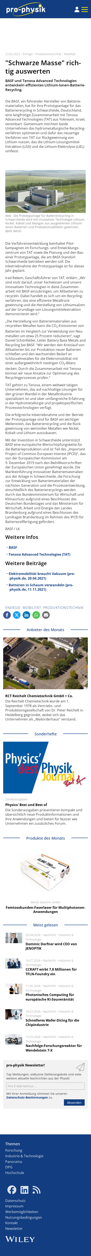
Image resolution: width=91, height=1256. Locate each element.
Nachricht (49, 935)
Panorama (13, 1161)
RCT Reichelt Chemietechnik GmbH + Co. (39, 696)
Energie (28, 54)
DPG (8, 1167)
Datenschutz (15, 1200)
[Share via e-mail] (46, 615)
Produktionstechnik (48, 54)
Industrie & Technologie (24, 1156)
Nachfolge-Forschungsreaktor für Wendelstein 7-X (54, 1048)
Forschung (13, 1150)
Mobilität (69, 54)
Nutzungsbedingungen (23, 1217)
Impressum (14, 1206)
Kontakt (11, 1223)
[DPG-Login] (76, 9)
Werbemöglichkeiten (21, 1211)
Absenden (74, 1102)
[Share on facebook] (7, 615)
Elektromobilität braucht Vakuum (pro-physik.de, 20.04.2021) (42, 576)
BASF (13, 547)
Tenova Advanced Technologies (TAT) (39, 554)
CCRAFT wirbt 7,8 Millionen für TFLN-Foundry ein (51, 971)
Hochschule (14, 1172)
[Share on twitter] (17, 615)
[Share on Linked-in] (26, 615)
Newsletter (14, 1228)
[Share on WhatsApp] (36, 615)
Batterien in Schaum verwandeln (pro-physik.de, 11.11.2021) (41, 587)
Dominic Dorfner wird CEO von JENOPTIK (51, 946)
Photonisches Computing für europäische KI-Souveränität (50, 997)
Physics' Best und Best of (26, 804)
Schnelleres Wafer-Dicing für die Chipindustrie (52, 1022)
